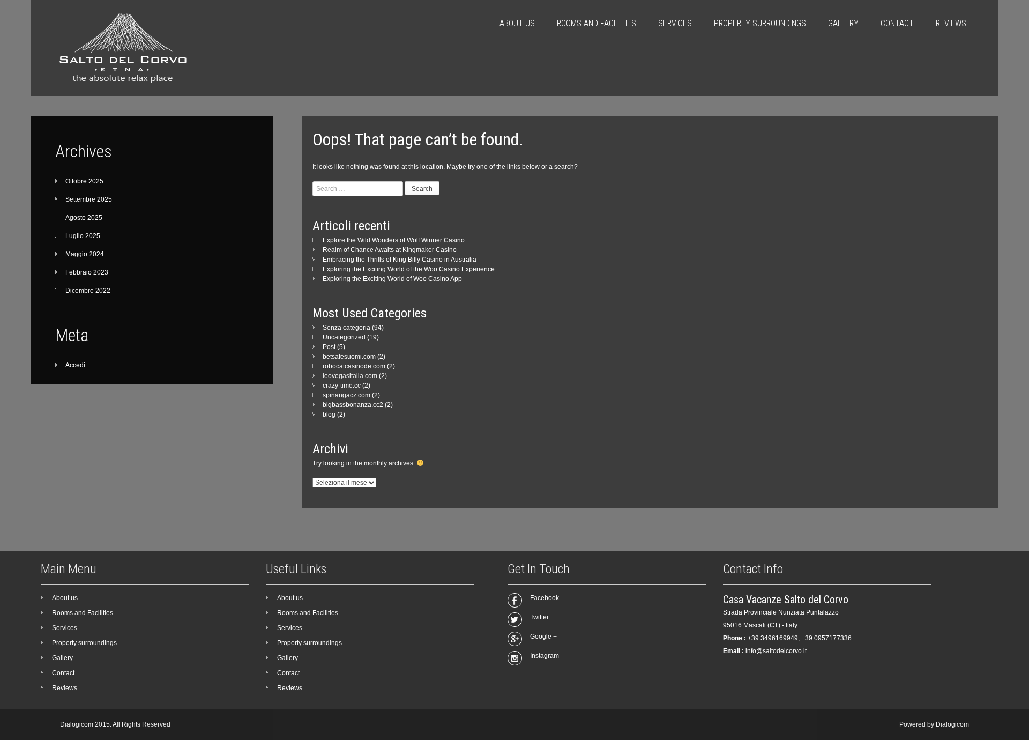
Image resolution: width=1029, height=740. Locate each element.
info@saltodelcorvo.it (776, 651)
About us (517, 23)
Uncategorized (344, 337)
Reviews (951, 23)
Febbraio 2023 (86, 272)
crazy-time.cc (342, 385)
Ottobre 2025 (84, 181)
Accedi (75, 365)
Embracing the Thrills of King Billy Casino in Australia (399, 259)
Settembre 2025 (88, 199)
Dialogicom (952, 724)
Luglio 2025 (82, 236)
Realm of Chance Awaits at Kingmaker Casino (390, 250)
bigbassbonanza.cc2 (353, 405)
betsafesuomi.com (349, 356)
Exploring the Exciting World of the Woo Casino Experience (409, 269)
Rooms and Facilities (596, 23)
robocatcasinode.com (354, 366)
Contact (897, 23)
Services (675, 23)
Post (329, 347)
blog (329, 414)
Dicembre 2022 (87, 290)
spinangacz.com (346, 395)
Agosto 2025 (83, 217)
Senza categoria (346, 327)
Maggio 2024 (84, 254)
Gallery (843, 23)
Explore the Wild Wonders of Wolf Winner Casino (394, 240)
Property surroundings (760, 23)
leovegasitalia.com (350, 376)
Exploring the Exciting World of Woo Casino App (392, 279)
